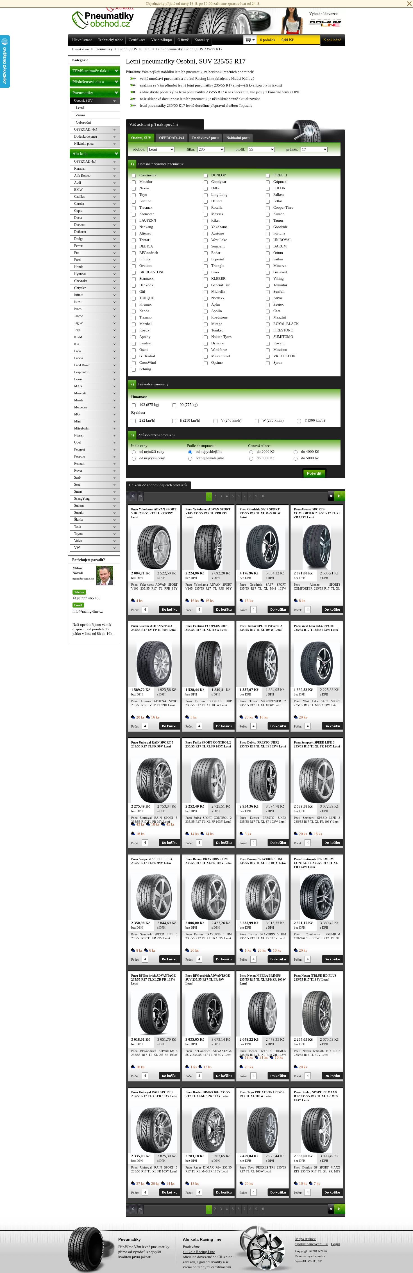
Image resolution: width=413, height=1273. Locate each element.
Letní (80, 108)
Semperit (218, 246)
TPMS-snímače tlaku (90, 71)
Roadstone (219, 317)
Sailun (278, 259)
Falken (278, 194)
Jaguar (78, 323)
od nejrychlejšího (209, 451)
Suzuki (78, 513)
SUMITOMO (283, 337)
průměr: (292, 149)
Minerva (279, 265)
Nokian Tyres (221, 337)
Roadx (144, 330)
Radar (215, 253)
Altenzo (145, 233)
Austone (217, 233)
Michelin (218, 291)
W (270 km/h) (272, 420)
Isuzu (77, 302)
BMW (78, 190)
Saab (77, 477)
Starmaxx (146, 278)
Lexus (78, 379)
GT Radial (147, 356)
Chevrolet (80, 281)
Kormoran (147, 214)
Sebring (145, 369)
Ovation (145, 265)
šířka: (191, 149)
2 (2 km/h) (147, 420)
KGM (78, 337)
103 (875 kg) (149, 405)
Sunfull (279, 291)
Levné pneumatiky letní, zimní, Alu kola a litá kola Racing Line (110, 16)
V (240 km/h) (231, 420)
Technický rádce (110, 40)
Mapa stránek (305, 1239)
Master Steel (220, 356)
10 (262, 496)
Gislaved (280, 272)
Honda (78, 267)
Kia (76, 344)
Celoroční (83, 122)
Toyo (143, 194)
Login (335, 1244)
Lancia (78, 358)
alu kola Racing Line (199, 1252)
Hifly (215, 188)
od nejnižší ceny (151, 451)
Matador (145, 181)
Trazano (145, 317)
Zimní (80, 115)
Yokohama (219, 227)
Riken (216, 220)
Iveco (77, 309)
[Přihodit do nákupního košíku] (169, 609)
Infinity (145, 259)
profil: (241, 149)
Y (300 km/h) (315, 420)
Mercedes (80, 407)
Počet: (135, 610)
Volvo (78, 541)
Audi (77, 183)
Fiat (76, 253)
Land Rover (82, 365)
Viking (278, 278)
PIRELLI (280, 175)
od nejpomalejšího (210, 458)
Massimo (280, 349)
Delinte (217, 201)
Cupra (78, 211)
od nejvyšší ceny (152, 458)
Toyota (78, 534)
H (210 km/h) (190, 420)
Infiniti (78, 295)
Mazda (78, 400)
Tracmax (146, 207)
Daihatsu (80, 232)
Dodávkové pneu (205, 138)
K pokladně (332, 40)
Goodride (280, 227)
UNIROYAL (282, 240)
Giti (142, 291)
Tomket (217, 330)
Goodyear (218, 181)
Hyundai (80, 274)
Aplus (215, 304)
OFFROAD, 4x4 (171, 138)
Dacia (78, 218)
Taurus (278, 220)
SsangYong (82, 499)
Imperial (217, 259)
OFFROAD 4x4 (85, 161)
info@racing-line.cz (87, 611)
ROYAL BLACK (286, 324)
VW (77, 548)
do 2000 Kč (265, 451)
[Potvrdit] (314, 473)
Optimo (217, 362)
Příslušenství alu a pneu (88, 83)
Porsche (79, 456)
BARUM (280, 246)
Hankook (146, 285)
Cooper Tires (283, 207)
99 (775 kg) (189, 405)
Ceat (276, 311)
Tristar (144, 240)
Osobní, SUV (141, 138)
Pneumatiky (82, 92)
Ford (77, 260)
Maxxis (217, 214)
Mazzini (279, 317)
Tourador (280, 285)
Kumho (279, 214)
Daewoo (79, 225)
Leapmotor (81, 372)
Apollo (216, 311)
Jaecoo (78, 316)
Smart (78, 492)
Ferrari (78, 246)
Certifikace (137, 40)
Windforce (219, 349)
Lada (77, 351)
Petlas (277, 201)
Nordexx (217, 298)
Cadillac (79, 197)
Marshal (145, 324)
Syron (277, 362)
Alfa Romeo (82, 176)
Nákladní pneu (237, 138)
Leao (215, 272)
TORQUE (146, 298)
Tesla (77, 527)
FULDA (279, 188)
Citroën (79, 204)
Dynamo (217, 343)
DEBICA (146, 246)
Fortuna (279, 233)
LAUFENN (147, 220)
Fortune (145, 201)
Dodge (78, 239)
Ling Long (219, 194)
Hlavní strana (80, 49)
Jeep (77, 330)
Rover (78, 470)
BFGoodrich (148, 253)
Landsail (146, 343)
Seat (77, 485)
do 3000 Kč (265, 458)
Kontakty (201, 40)
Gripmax (280, 181)
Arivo (277, 298)
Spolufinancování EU (311, 1244)
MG (77, 414)
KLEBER (218, 278)
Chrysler (80, 288)
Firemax (145, 304)
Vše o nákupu (161, 40)
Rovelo (279, 343)
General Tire (220, 285)
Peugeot (79, 449)
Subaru (79, 506)
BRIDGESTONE (151, 272)
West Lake (219, 240)
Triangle (217, 265)
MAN (78, 386)
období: (139, 149)
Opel (77, 442)
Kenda (144, 311)
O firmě (183, 40)
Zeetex (278, 304)
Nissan (78, 435)
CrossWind (147, 362)
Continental (148, 175)
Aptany (145, 337)
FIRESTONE (283, 330)
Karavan (79, 169)
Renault (79, 463)
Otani (143, 349)
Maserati (80, 393)
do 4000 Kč (310, 451)
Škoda (78, 520)
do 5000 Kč (310, 458)
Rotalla (217, 207)
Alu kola (80, 153)
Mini (77, 421)
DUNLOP (218, 175)
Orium (278, 253)
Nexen (144, 188)
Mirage (216, 324)
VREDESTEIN (284, 356)
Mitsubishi (81, 428)
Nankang (146, 227)
